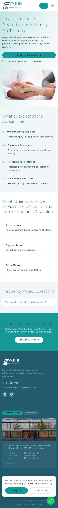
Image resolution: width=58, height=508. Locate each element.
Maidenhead (31, 413)
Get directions (10, 464)
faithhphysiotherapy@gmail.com (21, 387)
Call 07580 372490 (27, 339)
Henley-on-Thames (12, 413)
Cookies (39, 504)
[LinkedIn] (4, 394)
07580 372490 (12, 383)
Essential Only (41, 490)
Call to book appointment (29, 55)
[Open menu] (53, 6)
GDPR (32, 504)
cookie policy (46, 483)
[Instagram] (11, 394)
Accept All (16, 490)
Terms (25, 504)
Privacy (18, 504)
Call (44, 5)
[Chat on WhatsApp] (51, 501)
